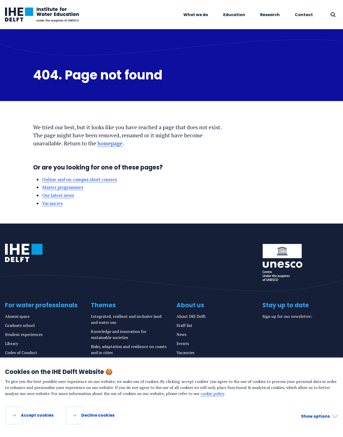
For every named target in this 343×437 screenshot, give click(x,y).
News (181, 334)
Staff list (184, 325)
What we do (195, 15)
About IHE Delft (191, 316)
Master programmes (62, 187)
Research (270, 15)
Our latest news (58, 195)
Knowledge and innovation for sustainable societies (118, 334)
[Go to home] (24, 253)
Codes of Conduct (21, 352)
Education (234, 15)
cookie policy (212, 393)
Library (11, 343)
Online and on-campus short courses (79, 179)
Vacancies (52, 203)
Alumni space (17, 316)
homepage (110, 143)
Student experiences (23, 334)
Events (183, 343)
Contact (304, 15)
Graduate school (20, 325)
